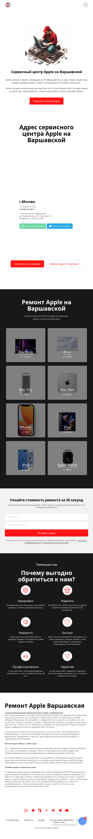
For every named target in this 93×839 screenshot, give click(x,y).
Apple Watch (67, 465)
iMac (67, 352)
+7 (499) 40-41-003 (27, 206)
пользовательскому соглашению (56, 542)
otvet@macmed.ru (27, 209)
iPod (25, 465)
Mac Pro (25, 389)
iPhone (25, 427)
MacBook (25, 352)
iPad (67, 427)
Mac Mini (67, 389)
